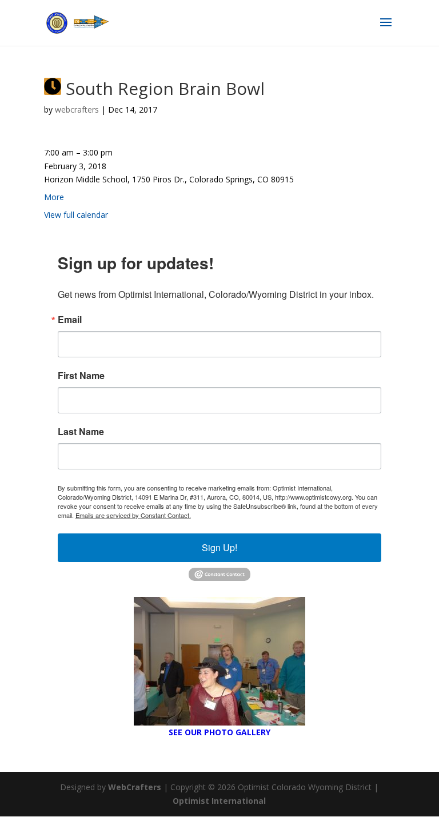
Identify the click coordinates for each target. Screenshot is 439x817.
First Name (81, 375)
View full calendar (76, 214)
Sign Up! (219, 547)
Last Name (81, 431)
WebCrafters (134, 787)
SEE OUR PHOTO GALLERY (219, 732)
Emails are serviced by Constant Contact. (133, 515)
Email (70, 319)
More (54, 197)
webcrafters (77, 109)
